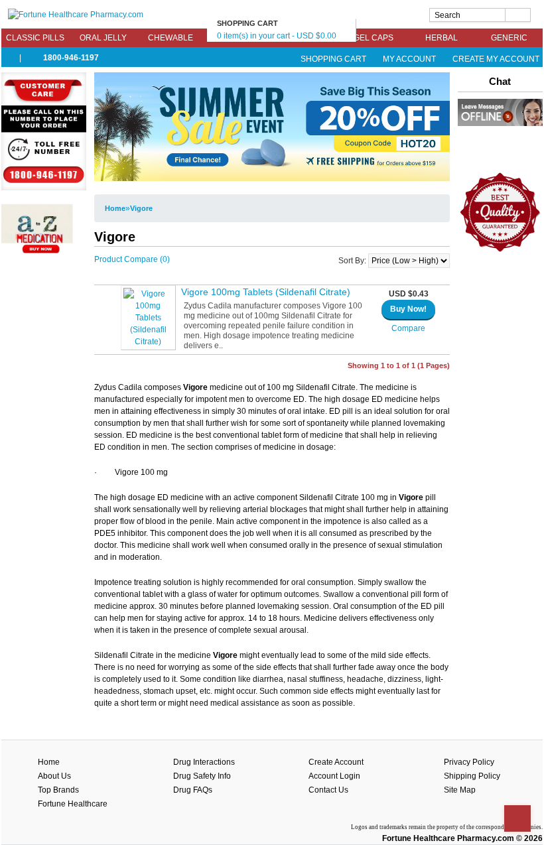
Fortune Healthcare (72, 804)
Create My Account (494, 59)
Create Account (336, 762)
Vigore (141, 208)
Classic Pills (35, 37)
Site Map (460, 790)
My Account (409, 59)
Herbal (441, 37)
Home (115, 208)
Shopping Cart (333, 59)
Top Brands (58, 790)
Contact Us (328, 790)
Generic (509, 37)
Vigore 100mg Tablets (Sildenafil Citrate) (265, 292)
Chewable (170, 37)
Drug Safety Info (202, 776)
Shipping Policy (472, 776)
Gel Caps (373, 37)
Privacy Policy (469, 762)
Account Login (334, 776)
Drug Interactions (204, 762)
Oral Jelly (103, 37)
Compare (408, 328)
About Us (54, 776)
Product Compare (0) (132, 259)
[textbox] (480, 15)
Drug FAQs (192, 790)
